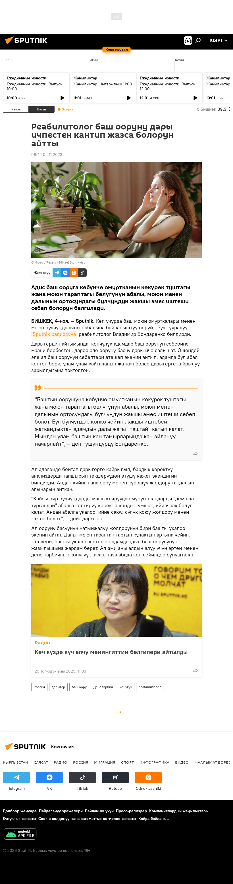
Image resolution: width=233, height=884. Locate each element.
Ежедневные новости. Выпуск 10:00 (34, 86)
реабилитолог (150, 687)
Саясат (41, 762)
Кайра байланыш (154, 818)
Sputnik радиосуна (54, 334)
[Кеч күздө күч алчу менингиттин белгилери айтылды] (116, 600)
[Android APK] (20, 834)
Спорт (127, 762)
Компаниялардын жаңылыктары (179, 810)
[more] (195, 453)
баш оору (79, 687)
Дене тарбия (103, 687)
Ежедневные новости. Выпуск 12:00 (167, 86)
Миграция (104, 762)
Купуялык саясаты (19, 818)
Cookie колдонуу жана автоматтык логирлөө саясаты (87, 818)
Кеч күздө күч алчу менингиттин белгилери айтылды (111, 652)
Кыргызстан (15, 762)
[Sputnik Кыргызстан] (28, 45)
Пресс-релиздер (131, 810)
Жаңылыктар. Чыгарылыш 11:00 (102, 84)
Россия (39, 687)
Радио (42, 642)
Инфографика (154, 762)
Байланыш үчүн (99, 810)
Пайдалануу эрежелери (61, 810)
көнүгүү (126, 687)
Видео (182, 762)
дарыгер (58, 687)
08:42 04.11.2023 (46, 154)
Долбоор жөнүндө (20, 810)
